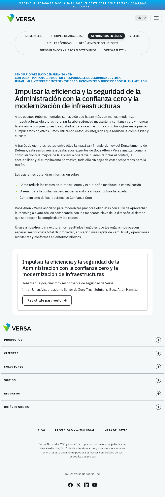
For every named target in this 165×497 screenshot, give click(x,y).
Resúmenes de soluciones (98, 43)
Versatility (114, 50)
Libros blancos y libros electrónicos (68, 50)
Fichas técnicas (59, 43)
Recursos (12, 393)
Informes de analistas (66, 36)
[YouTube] (94, 485)
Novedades (33, 36)
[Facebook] (70, 485)
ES (139, 17)
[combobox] (141, 18)
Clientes (11, 353)
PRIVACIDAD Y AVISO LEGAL (75, 430)
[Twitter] (78, 485)
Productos (13, 339)
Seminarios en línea (106, 36)
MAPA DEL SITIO (116, 430)
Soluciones (13, 366)
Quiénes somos (16, 407)
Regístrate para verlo (45, 300)
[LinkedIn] (86, 485)
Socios (10, 380)
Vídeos (134, 36)
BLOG (41, 430)
